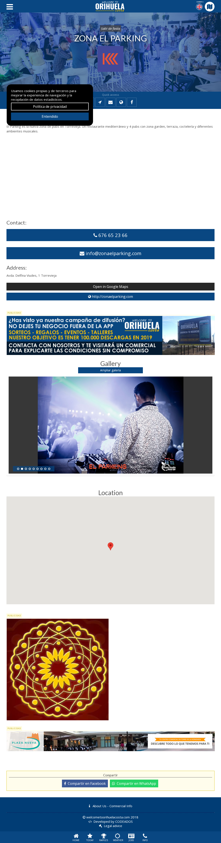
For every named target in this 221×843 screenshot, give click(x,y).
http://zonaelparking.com (112, 296)
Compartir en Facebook (86, 783)
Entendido (50, 116)
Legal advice (113, 826)
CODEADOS (124, 821)
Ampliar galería (110, 370)
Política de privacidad (50, 106)
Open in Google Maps (110, 286)
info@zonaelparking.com (112, 253)
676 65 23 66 (112, 235)
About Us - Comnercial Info (112, 806)
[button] (110, 546)
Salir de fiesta (110, 28)
